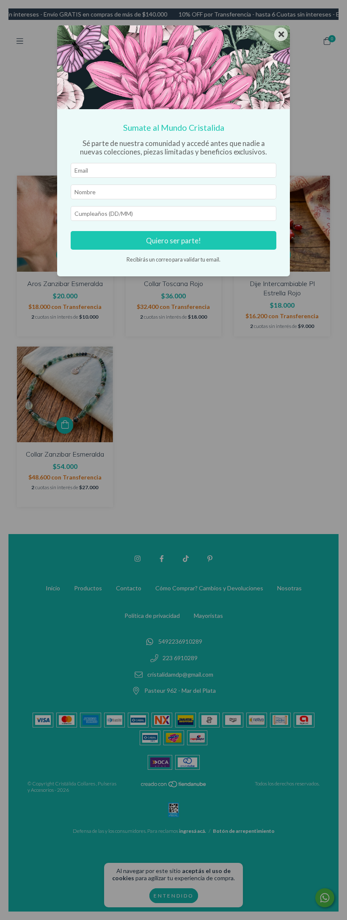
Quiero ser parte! (173, 240)
